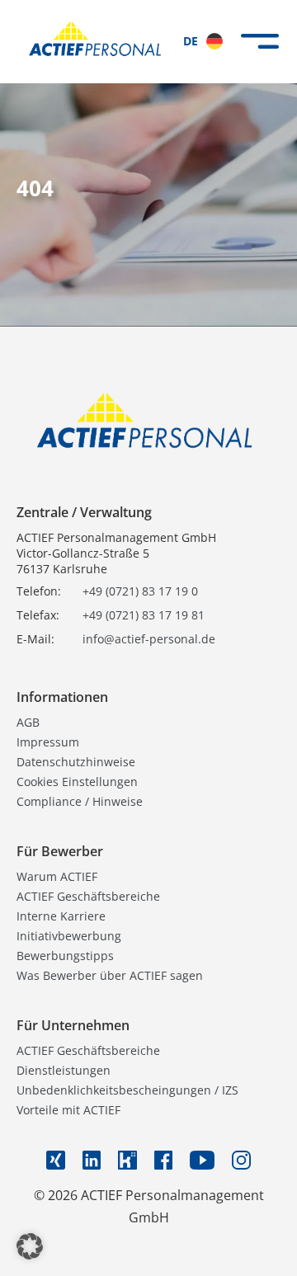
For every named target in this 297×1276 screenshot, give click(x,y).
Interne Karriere (61, 916)
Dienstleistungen (63, 1070)
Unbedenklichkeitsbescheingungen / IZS (127, 1090)
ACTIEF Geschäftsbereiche (88, 896)
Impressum (47, 742)
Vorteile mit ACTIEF (68, 1110)
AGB (28, 722)
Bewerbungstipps (65, 955)
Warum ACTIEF (56, 876)
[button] (29, 1246)
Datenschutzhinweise (75, 762)
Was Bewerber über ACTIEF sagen (109, 975)
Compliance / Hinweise (79, 801)
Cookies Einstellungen (77, 781)
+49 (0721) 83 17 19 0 (140, 591)
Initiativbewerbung (68, 936)
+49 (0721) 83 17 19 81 (143, 615)
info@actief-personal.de (148, 639)
